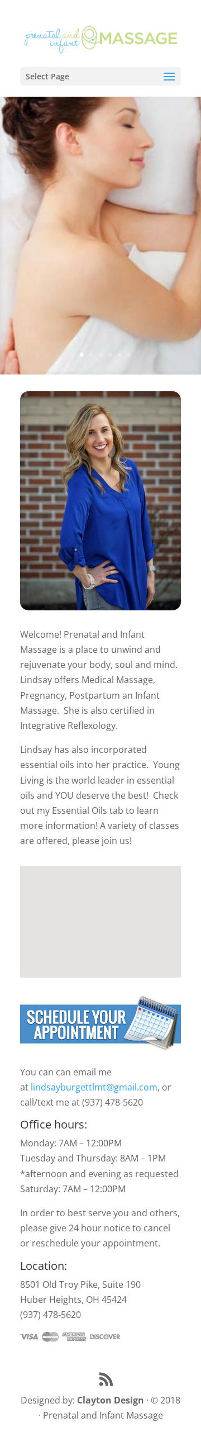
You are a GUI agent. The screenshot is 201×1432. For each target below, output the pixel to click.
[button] (104, 909)
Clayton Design (110, 1400)
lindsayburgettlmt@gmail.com (94, 1087)
